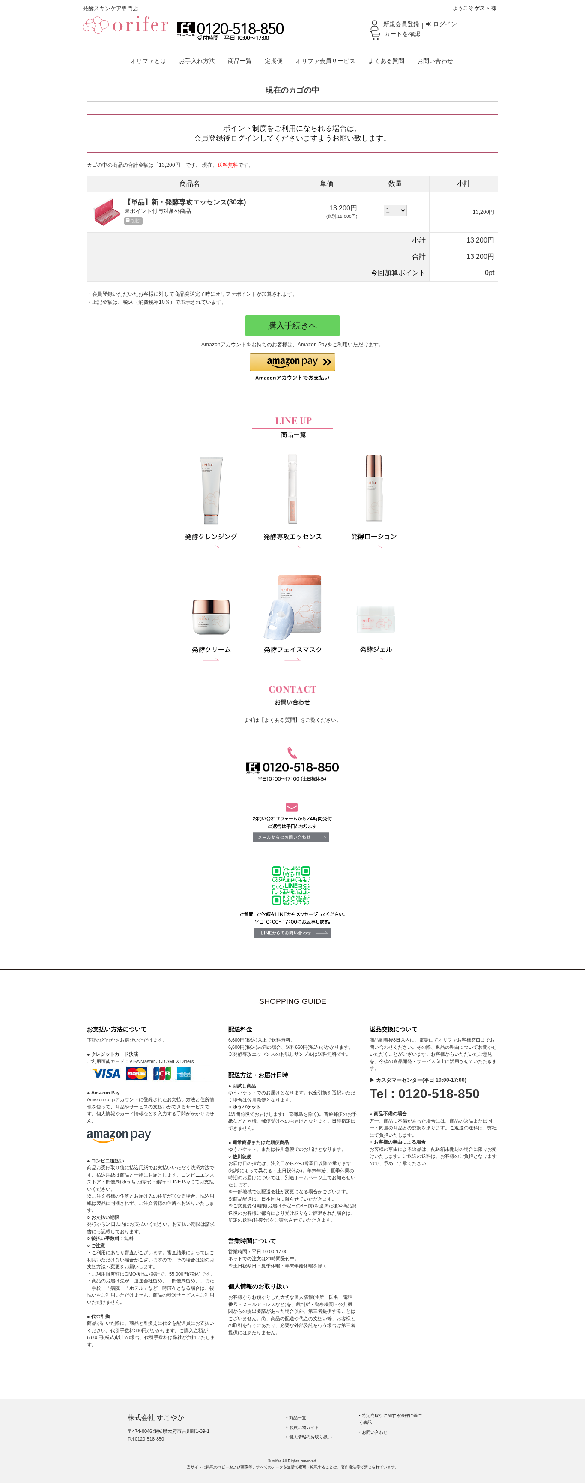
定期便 (274, 60)
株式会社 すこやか (156, 1417)
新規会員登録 (401, 24)
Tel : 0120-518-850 (425, 1094)
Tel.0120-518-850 (146, 1438)
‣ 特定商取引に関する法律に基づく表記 (390, 1419)
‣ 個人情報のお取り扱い (309, 1437)
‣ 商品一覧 (296, 1417)
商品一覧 (240, 60)
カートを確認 (402, 33)
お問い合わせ (435, 60)
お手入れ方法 (197, 60)
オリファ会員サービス (325, 60)
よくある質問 (386, 60)
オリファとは (148, 60)
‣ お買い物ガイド (302, 1427)
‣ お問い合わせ (373, 1432)
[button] (292, 367)
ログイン (444, 24)
